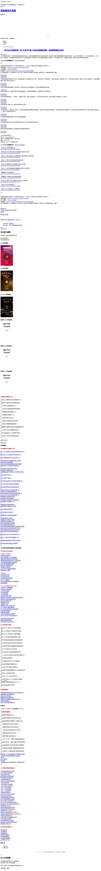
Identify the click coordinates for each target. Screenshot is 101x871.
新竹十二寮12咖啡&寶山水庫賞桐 (9, 802)
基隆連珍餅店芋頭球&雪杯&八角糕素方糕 (11, 560)
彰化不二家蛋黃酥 (5, 579)
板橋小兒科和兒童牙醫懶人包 (8, 702)
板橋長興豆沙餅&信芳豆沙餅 (8, 605)
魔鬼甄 (2, 212)
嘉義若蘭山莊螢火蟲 (5, 823)
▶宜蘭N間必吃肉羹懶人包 (7, 521)
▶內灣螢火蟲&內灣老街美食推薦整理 (10, 484)
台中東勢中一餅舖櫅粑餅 (7, 587)
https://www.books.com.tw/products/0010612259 (18, 67)
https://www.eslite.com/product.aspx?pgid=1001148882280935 (20, 70)
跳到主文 (3, 14)
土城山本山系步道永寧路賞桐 (8, 781)
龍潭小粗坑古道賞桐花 (6, 795)
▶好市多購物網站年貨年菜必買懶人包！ (10, 457)
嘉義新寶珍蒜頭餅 (5, 612)
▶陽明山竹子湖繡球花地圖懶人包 (9, 491)
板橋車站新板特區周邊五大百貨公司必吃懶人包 (12, 692)
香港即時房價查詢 (5, 835)
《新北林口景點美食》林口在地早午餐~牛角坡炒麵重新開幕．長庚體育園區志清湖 (33, 50)
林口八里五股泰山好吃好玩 (15, 225)
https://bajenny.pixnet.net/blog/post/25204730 (10, 165)
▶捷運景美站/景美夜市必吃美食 (8, 506)
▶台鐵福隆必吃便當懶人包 (7, 501)
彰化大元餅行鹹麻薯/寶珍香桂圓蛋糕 (9, 609)
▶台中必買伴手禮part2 (6, 478)
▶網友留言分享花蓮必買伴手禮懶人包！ (10, 465)
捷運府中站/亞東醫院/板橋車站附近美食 (10, 699)
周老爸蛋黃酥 (4, 583)
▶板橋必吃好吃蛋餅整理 (7, 462)
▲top (2, 227)
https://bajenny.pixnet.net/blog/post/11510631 (10, 190)
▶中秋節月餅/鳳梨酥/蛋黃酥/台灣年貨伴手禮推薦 (12, 526)
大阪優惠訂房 (4, 831)
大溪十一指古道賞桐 (5, 791)
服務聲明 (63, 852)
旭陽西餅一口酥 (4, 604)
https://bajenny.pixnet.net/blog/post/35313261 (10, 153)
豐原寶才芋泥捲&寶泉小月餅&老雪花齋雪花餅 (12, 597)
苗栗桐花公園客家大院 (6, 815)
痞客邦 (9, 219)
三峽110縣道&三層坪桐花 (7, 786)
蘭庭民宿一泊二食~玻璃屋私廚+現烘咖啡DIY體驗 (13, 754)
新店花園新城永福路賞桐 (7, 777)
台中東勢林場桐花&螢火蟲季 (8, 771)
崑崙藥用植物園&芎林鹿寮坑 (8, 797)
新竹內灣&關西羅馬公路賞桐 (8, 799)
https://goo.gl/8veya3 (9, 137)
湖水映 (2, 757)
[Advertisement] (12, 26)
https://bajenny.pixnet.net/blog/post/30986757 (10, 157)
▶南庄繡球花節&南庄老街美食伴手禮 (10, 487)
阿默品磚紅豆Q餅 (5, 602)
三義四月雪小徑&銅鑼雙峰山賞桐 (9, 817)
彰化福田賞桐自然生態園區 (7, 820)
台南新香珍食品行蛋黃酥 (7, 578)
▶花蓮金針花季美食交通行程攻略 (9, 468)
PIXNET (40, 852)
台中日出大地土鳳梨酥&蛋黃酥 (8, 568)
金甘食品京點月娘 (5, 575)
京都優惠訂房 (4, 833)
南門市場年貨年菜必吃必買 (7, 621)
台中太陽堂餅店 (4, 592)
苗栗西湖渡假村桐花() (8, 809)
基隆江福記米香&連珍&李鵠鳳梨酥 (9, 558)
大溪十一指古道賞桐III (6, 787)
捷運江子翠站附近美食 (6, 696)
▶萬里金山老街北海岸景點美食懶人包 (10, 490)
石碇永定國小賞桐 (5, 774)
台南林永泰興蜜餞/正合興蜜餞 (8, 614)
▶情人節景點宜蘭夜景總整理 (8, 523)
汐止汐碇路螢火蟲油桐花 (7, 772)
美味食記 (11, 223)
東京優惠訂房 (4, 830)
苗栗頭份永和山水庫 (5, 805)
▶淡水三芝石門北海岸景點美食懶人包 (10, 495)
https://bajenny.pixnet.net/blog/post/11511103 (10, 182)
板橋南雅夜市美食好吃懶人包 (8, 694)
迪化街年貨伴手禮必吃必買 (7, 618)
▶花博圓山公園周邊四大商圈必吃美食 (10, 499)
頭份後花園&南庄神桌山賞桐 (8, 807)
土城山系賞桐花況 (5, 782)
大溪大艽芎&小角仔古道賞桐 (8, 794)
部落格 (5, 42)
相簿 (4, 41)
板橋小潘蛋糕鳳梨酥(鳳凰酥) (7, 563)
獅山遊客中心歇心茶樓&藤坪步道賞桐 (10, 804)
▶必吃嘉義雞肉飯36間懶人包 (8, 524)
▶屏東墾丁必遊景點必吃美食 (8, 496)
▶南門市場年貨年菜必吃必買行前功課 (10, 529)
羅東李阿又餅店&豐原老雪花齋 (8, 599)
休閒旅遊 (12, 38)
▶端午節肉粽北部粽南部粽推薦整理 (9, 531)
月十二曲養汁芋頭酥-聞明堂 (7, 607)
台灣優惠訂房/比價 (5, 839)
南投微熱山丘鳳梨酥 (5, 567)
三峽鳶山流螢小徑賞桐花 (7, 784)
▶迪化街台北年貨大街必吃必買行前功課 (10, 528)
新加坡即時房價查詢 (5, 838)
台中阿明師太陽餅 (5, 591)
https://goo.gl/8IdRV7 (12, 69)
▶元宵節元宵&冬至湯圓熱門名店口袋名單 (11, 460)
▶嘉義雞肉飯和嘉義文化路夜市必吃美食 (10, 540)
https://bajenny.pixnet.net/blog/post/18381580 (10, 177)
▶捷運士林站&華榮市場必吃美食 (9, 515)
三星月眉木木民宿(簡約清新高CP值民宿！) (11, 755)
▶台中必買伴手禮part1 (6, 475)
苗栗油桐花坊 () (7, 810)
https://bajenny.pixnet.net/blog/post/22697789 (10, 169)
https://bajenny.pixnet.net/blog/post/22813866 (10, 149)
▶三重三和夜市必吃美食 (7, 512)
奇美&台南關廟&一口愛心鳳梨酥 (8, 557)
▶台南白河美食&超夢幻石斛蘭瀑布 (9, 543)
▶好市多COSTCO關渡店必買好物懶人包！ (11, 454)
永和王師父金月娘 (5, 576)
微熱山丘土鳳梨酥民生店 (7, 565)
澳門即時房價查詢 (5, 836)
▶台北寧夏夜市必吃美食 (7, 509)
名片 (4, 44)
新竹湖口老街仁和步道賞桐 (7, 800)
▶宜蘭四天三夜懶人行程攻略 (8, 519)
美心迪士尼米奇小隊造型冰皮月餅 (9, 615)
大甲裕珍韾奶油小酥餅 (6, 595)
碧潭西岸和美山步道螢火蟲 (7, 776)
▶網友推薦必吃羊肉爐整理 (7, 498)
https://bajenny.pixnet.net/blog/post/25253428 (10, 161)
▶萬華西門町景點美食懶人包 (8, 504)
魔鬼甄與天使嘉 (8, 10)
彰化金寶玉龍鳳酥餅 (5, 610)
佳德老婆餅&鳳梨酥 (5, 555)
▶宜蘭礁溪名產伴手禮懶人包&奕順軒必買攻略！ (12, 472)
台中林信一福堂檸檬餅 (6, 589)
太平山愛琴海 (4, 759)
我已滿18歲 (3, 868)
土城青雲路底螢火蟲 (5, 779)
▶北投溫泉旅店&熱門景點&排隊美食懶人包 (11, 493)
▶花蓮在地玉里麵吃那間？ (7, 470)
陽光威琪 (3, 760)
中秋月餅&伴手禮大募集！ (7, 551)
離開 (8, 868)
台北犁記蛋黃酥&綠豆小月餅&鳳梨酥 (10, 581)
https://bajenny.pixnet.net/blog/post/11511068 (10, 185)
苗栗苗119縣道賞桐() (9, 812)
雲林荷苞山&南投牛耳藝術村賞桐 (9, 822)
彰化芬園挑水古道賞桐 (6, 818)
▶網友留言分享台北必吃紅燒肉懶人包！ (10, 534)
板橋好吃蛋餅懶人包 (5, 700)
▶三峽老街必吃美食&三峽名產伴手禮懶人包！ (12, 481)
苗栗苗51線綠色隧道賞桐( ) (11, 814)
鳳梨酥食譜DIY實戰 (5, 570)
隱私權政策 (58, 852)
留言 (12, 219)
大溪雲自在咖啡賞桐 (5, 792)
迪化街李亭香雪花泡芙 (6, 600)
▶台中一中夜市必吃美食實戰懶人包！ (10, 537)
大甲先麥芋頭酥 (4, 594)
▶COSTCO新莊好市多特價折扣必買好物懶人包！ (13, 451)
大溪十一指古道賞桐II (6, 789)
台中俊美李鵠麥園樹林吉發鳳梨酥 (9, 562)
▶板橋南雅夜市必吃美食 (7, 518)
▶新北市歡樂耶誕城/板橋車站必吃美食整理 (11, 464)
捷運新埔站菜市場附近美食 (7, 697)
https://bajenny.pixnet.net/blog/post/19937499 (10, 173)
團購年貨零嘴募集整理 (6, 620)
